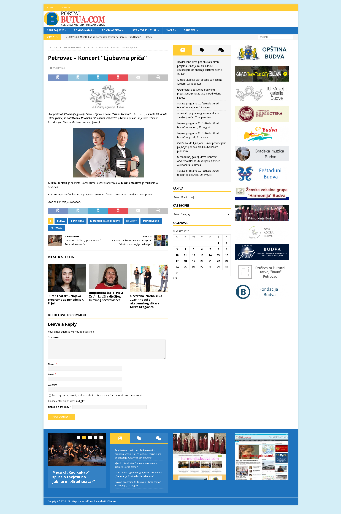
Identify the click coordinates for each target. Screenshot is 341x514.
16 (226, 255)
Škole (170, 30)
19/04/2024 (59, 68)
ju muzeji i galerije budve (105, 221)
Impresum (65, 7)
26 (193, 267)
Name (52, 364)
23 (226, 261)
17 (177, 261)
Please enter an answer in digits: (66, 401)
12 (193, 255)
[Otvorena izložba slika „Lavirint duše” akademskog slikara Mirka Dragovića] (149, 278)
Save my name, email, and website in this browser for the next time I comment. (97, 395)
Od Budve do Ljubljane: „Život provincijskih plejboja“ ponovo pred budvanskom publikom (201, 147)
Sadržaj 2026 (55, 30)
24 (177, 267)
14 (210, 255)
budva (61, 221)
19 (193, 261)
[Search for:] (275, 37)
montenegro (151, 221)
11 (185, 255)
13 (201, 255)
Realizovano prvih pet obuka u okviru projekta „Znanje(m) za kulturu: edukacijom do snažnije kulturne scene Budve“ (138, 454)
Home (50, 7)
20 (201, 261)
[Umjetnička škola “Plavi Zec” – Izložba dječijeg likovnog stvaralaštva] (108, 276)
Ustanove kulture (143, 30)
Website (52, 385)
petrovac (56, 227)
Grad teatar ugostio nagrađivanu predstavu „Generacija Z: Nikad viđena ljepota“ (199, 93)
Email (51, 374)
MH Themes (110, 501)
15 (218, 255)
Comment (53, 337)
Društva (190, 30)
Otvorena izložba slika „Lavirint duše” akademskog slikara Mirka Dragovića (146, 301)
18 (185, 261)
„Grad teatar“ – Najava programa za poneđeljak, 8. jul (66, 299)
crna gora (77, 221)
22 (218, 261)
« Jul (175, 277)
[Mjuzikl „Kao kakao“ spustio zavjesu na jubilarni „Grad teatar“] (77, 449)
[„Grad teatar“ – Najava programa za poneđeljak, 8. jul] (67, 278)
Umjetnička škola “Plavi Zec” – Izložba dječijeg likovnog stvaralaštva (106, 296)
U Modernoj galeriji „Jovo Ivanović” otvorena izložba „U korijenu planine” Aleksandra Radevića (198, 160)
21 (210, 261)
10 (177, 255)
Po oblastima (111, 30)
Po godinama (83, 30)
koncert (131, 221)
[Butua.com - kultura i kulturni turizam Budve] (75, 24)
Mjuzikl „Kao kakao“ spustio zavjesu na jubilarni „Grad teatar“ (73, 477)
